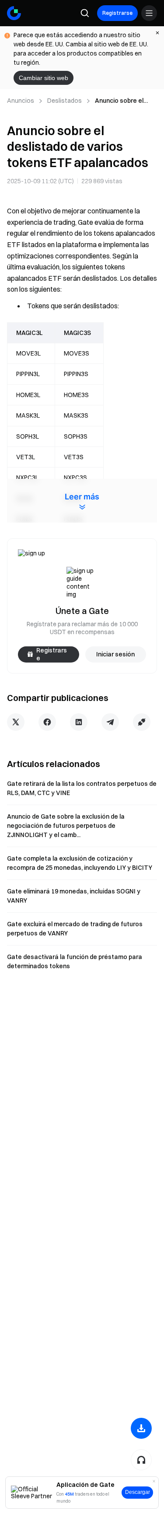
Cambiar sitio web (43, 77)
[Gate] (14, 13)
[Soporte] (141, 1459)
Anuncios (20, 101)
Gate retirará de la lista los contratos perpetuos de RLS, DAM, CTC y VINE (82, 788)
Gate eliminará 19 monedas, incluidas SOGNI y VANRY (73, 895)
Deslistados (64, 101)
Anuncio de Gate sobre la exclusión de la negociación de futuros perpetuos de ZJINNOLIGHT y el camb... (66, 826)
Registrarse (117, 13)
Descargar (137, 1492)
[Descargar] (141, 1428)
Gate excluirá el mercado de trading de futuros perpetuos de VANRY (75, 928)
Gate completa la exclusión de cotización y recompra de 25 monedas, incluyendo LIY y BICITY (79, 863)
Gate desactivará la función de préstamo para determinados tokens (74, 961)
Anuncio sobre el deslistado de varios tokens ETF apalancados (124, 101)
